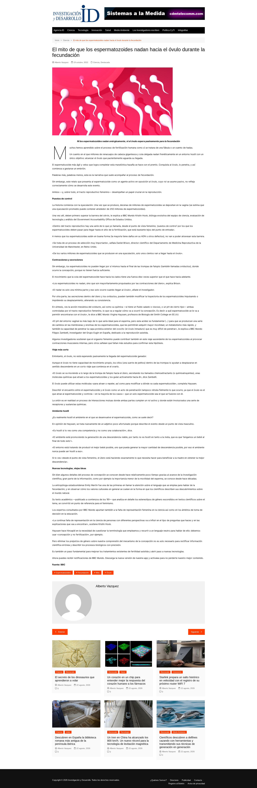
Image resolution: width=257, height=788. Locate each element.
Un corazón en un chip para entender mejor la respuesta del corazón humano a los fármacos (126, 680)
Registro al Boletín (176, 784)
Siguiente (195, 632)
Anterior (61, 632)
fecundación (83, 573)
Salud (108, 30)
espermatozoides (63, 573)
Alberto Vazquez (62, 62)
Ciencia (71, 30)
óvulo (109, 573)
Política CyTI (168, 30)
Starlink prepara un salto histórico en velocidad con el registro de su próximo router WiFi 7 (179, 680)
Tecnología (83, 30)
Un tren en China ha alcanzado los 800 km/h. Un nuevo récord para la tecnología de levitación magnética (128, 740)
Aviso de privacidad (196, 784)
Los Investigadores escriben (146, 30)
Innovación (97, 30)
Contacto (198, 780)
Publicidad (186, 780)
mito (97, 573)
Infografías (183, 30)
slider (68, 732)
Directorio (174, 780)
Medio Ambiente (121, 30)
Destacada (105, 62)
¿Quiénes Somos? (158, 780)
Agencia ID (59, 30)
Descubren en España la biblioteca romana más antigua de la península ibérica (75, 740)
